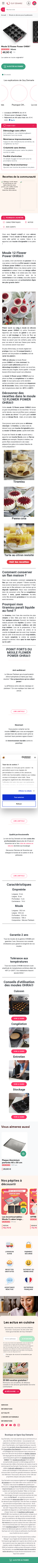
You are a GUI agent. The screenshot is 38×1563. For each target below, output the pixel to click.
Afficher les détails (25, 791)
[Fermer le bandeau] (35, 757)
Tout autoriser (19, 797)
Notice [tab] (30, 222)
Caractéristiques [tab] (13, 222)
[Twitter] (6, 1425)
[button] (3, 3)
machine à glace (11, 1527)
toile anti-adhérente (15, 1468)
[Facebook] (2, 1425)
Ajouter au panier (21, 1560)
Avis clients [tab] (10, 227)
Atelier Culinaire (30, 1453)
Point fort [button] (11, 126)
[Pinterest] (14, 1425)
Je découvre (10, 1391)
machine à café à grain (26, 1512)
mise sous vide (18, 1499)
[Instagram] (18, 1425)
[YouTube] (10, 1425)
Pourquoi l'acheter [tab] (14, 218)
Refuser (19, 804)
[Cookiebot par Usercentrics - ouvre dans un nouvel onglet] (23, 757)
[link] (9, 1247)
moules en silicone (19, 1460)
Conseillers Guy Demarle (12, 1449)
